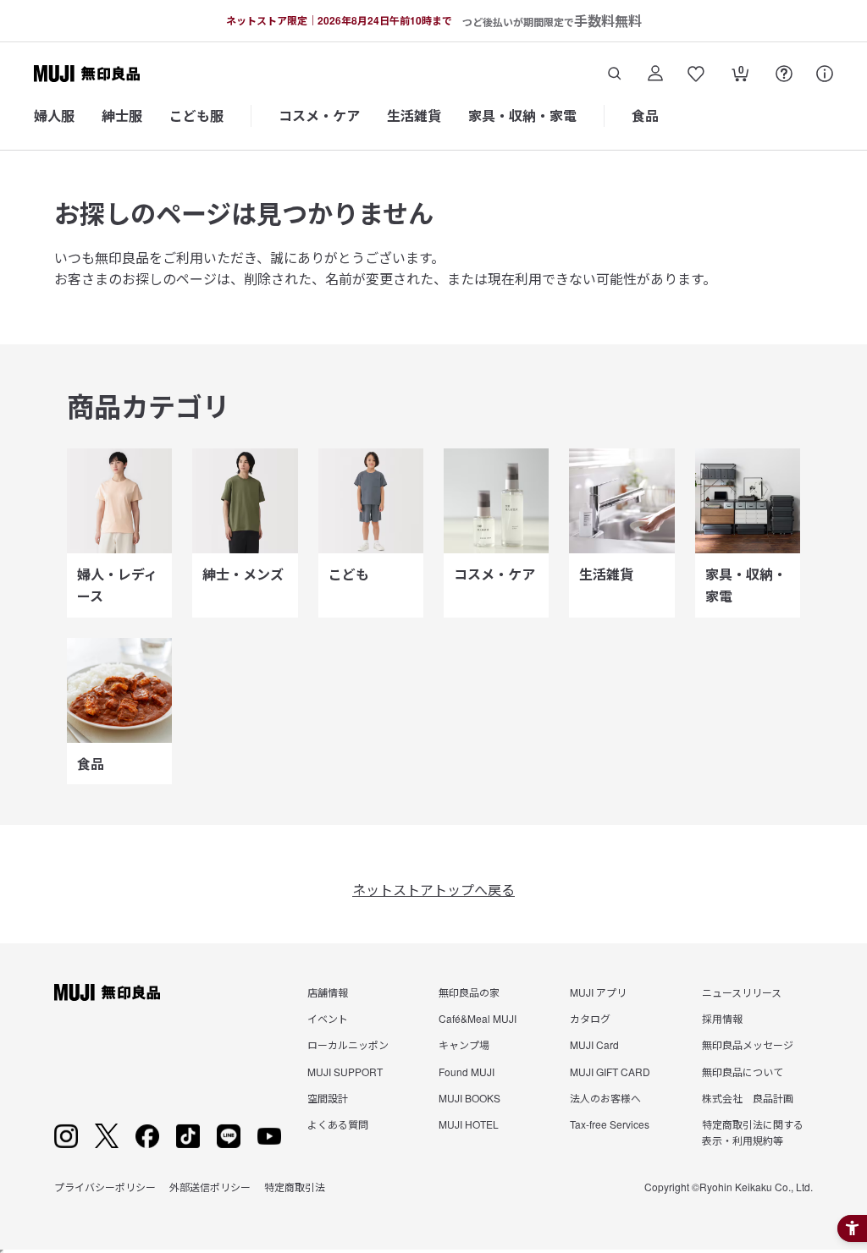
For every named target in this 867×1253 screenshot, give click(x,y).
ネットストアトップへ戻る (433, 889)
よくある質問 (337, 1124)
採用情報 (722, 1018)
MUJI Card (594, 1044)
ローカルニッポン (348, 1044)
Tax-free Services (609, 1124)
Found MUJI (466, 1071)
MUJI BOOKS (469, 1098)
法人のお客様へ (605, 1098)
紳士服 (122, 115)
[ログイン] (655, 73)
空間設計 (327, 1098)
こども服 (196, 115)
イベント (327, 1018)
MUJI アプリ (598, 992)
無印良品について (742, 1071)
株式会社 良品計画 (747, 1098)
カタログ (590, 1018)
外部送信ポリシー (210, 1186)
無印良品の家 (469, 992)
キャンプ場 (464, 1044)
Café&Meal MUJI (477, 1018)
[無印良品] (107, 992)
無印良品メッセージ (747, 1044)
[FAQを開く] (784, 73)
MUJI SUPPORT (345, 1071)
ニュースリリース (741, 992)
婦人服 (54, 115)
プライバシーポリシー (105, 1186)
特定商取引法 (294, 1186)
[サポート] (824, 73)
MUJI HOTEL (469, 1124)
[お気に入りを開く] (696, 73)
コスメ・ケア (319, 115)
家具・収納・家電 (522, 115)
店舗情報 (327, 992)
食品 (645, 115)
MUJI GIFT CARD (610, 1071)
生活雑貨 (414, 115)
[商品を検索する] (614, 73)
